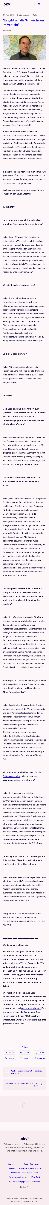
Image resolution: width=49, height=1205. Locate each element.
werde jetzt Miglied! (31, 1008)
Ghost (29, 1201)
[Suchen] (39, 4)
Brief (36, 1201)
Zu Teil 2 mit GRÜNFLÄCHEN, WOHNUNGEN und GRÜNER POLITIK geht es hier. (24, 179)
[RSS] (28, 1187)
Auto (35, 15)
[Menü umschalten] (44, 4)
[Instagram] (21, 1187)
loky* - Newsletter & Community (28, 1198)
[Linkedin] (24, 1187)
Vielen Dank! (19, 1023)
